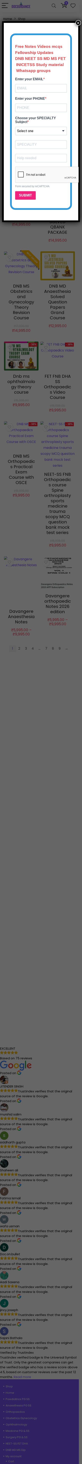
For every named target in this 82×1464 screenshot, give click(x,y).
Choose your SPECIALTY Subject (35, 120)
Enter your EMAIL (29, 79)
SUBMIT (25, 195)
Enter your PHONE (30, 98)
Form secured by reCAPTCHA (32, 186)
